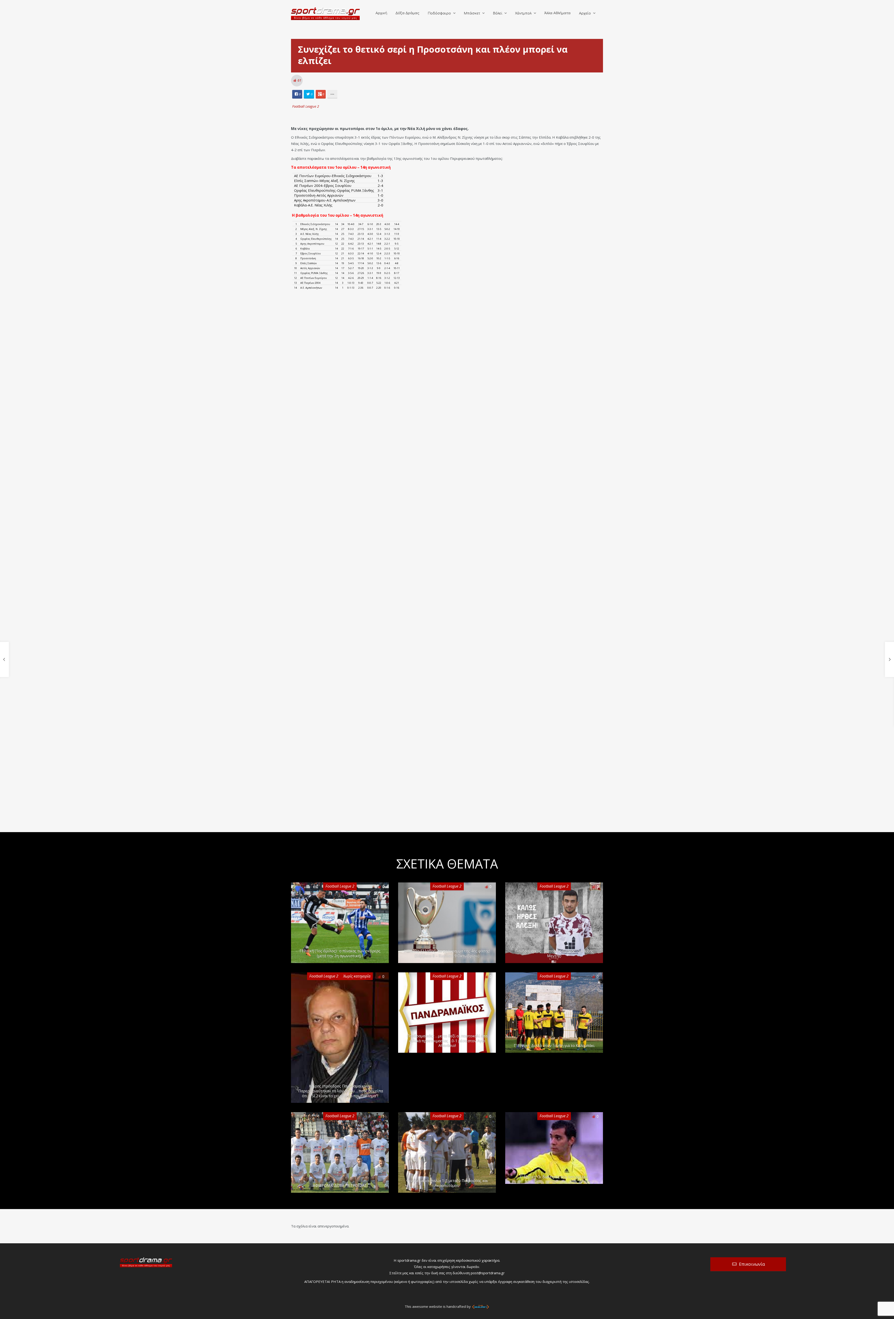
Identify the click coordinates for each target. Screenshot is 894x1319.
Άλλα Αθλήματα (557, 13)
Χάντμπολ (523, 13)
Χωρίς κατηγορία (356, 976)
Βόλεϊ (497, 13)
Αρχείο (585, 13)
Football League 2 (305, 106)
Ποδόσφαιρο (439, 13)
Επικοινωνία (752, 1264)
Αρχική (381, 13)
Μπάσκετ (472, 13)
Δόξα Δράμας (407, 13)
